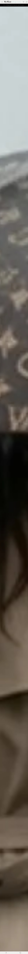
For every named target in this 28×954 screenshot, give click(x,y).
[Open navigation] (3, 2)
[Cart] (26, 1)
